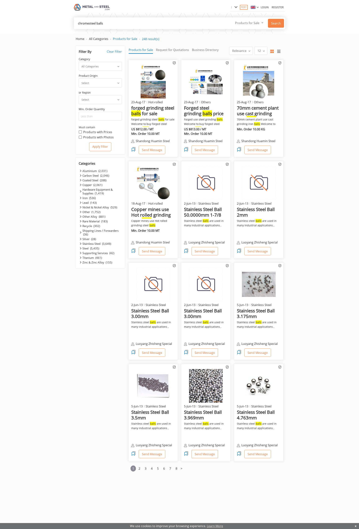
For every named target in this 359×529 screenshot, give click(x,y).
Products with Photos (98, 137)
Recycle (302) (91, 226)
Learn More (215, 526)
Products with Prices (97, 132)
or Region (85, 92)
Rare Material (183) (95, 221)
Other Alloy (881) (93, 216)
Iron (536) (89, 198)
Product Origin (88, 75)
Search (276, 23)
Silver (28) (89, 239)
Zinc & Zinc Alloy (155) (97, 262)
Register (278, 7)
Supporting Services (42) (98, 253)
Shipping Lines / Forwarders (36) (100, 232)
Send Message (152, 150)
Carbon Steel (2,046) (95, 175)
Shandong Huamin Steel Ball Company (153, 141)
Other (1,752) (91, 212)
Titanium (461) (92, 258)
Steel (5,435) (90, 248)
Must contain (87, 127)
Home (80, 39)
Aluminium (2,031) (94, 171)
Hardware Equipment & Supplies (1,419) (97, 191)
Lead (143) (89, 202)
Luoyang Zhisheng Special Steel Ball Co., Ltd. (206, 242)
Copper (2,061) (92, 185)
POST (244, 7)
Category (84, 59)
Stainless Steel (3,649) (96, 244)
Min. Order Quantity (92, 109)
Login (265, 7)
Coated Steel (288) (94, 180)
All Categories (98, 39)
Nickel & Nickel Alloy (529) (99, 207)
